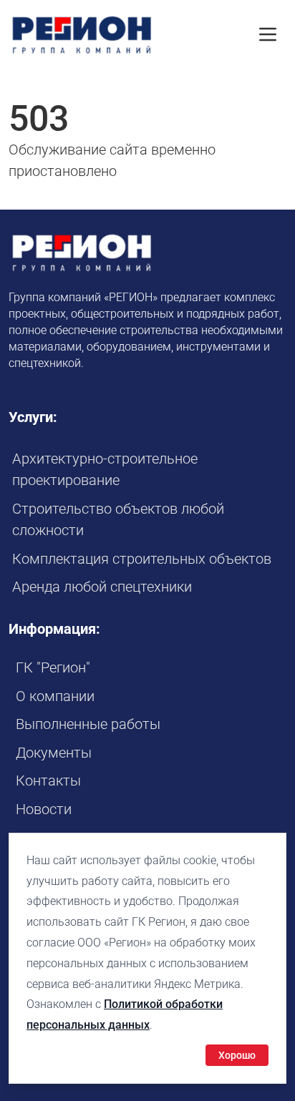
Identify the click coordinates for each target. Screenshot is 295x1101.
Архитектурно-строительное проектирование (105, 469)
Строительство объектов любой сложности (118, 519)
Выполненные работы (88, 724)
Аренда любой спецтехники (102, 586)
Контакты (48, 780)
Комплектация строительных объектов (141, 558)
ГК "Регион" (53, 667)
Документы (54, 752)
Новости (44, 809)
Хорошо (237, 1055)
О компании (55, 696)
